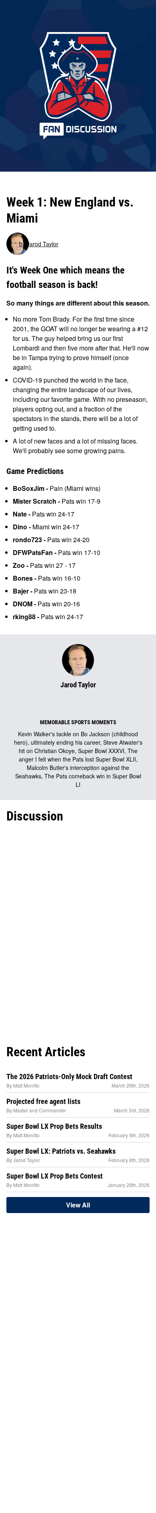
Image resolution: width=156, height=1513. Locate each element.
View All (78, 1204)
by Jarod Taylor (38, 244)
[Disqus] (78, 932)
